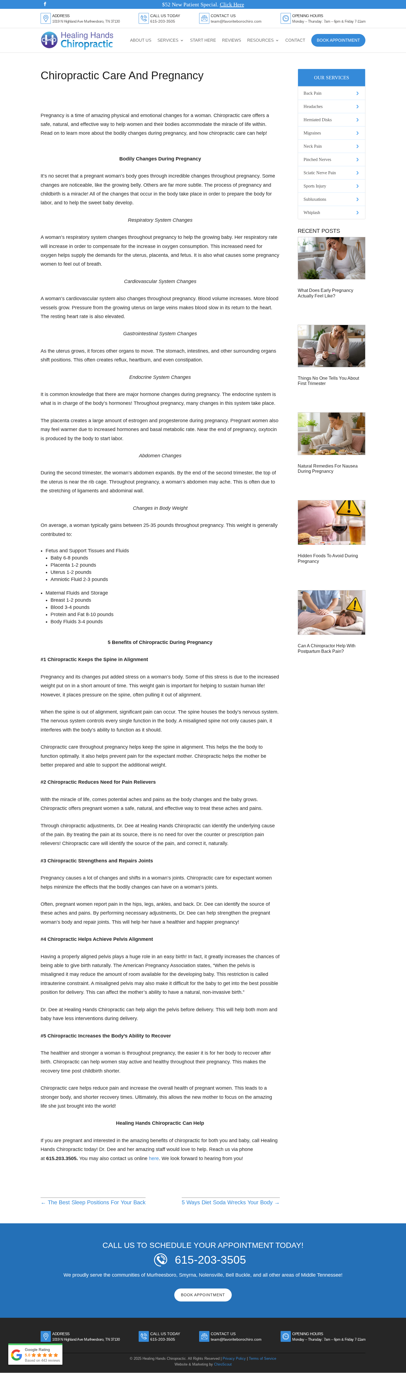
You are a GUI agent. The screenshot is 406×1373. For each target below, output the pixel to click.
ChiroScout (223, 1364)
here (154, 1158)
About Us (140, 40)
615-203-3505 (162, 21)
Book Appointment (338, 40)
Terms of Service (262, 1358)
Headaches (313, 106)
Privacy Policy (234, 1358)
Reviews (231, 40)
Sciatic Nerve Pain (320, 172)
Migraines (312, 133)
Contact (295, 40)
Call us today (165, 1334)
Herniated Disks (318, 119)
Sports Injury (315, 186)
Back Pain (312, 93)
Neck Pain (313, 146)
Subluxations (315, 199)
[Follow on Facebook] (45, 4)
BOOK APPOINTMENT (203, 1295)
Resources (260, 40)
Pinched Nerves (317, 159)
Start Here (203, 40)
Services (167, 40)
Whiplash (312, 212)
